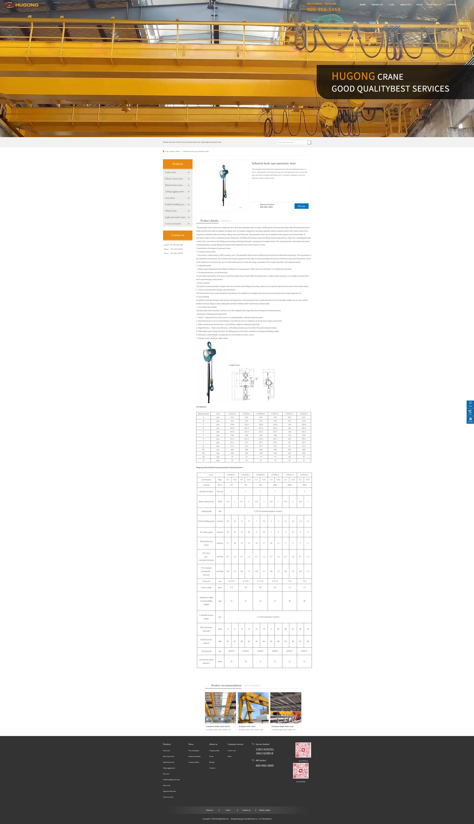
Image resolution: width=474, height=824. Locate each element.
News (191, 744)
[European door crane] (253, 707)
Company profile (214, 750)
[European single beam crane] (285, 707)
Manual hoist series (174, 185)
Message (302, 206)
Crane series (170, 172)
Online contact (264, 810)
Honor (230, 756)
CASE (391, 5)
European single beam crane (283, 726)
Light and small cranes (175, 217)
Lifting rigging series (174, 191)
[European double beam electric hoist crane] (220, 707)
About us (213, 744)
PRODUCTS (377, 5)
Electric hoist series (174, 178)
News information (193, 750)
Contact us (212, 768)
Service (211, 756)
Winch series (171, 211)
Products (167, 744)
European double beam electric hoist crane (222, 726)
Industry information (194, 756)
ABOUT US (405, 5)
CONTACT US (434, 5)
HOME (363, 5)
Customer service (235, 744)
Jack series (170, 198)
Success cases (232, 750)
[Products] (237, 68)
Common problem (193, 762)
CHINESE (451, 5)
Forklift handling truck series (176, 204)
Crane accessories (173, 223)
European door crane (247, 726)
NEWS (419, 5)
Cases (228, 810)
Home (178, 151)
